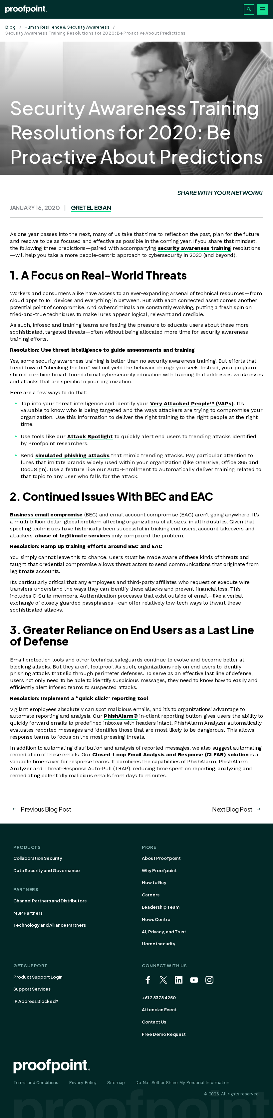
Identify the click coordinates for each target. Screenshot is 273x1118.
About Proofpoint (161, 858)
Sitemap (116, 1082)
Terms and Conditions (35, 1082)
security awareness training (194, 248)
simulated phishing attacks (72, 455)
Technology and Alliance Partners (49, 925)
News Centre (156, 919)
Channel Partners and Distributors (50, 900)
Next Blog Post (232, 809)
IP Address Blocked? (35, 1001)
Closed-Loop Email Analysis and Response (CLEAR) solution (170, 754)
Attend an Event (159, 1009)
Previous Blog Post (46, 809)
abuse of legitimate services (72, 535)
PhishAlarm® (120, 716)
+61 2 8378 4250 (159, 997)
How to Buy (154, 882)
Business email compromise (46, 514)
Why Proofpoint (159, 870)
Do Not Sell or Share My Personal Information (182, 1082)
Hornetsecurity (158, 943)
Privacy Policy (83, 1082)
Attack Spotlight (90, 436)
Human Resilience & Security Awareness (67, 27)
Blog (10, 27)
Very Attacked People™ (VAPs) (192, 403)
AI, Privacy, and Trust (164, 931)
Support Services (32, 989)
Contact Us (154, 1022)
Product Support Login (38, 977)
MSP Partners (28, 913)
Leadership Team (160, 907)
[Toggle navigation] (262, 9)
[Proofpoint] (26, 9)
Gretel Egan (91, 207)
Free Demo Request (164, 1034)
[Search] (249, 9)
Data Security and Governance (46, 870)
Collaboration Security (37, 858)
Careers (150, 894)
